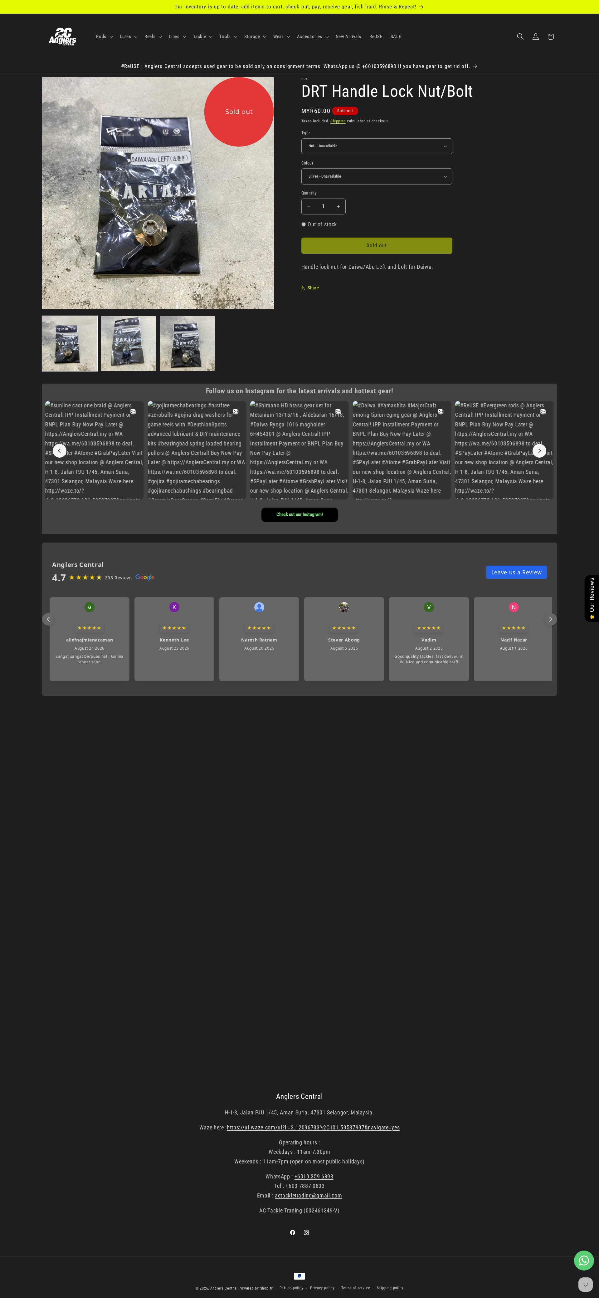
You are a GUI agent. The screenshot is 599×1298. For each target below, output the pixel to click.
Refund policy (291, 1288)
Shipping (338, 121)
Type (305, 132)
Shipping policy (390, 1288)
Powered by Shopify (256, 1288)
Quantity (309, 192)
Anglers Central (224, 1288)
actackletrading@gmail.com (308, 1195)
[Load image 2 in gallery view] (128, 343)
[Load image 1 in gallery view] (69, 343)
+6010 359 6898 (314, 1176)
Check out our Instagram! (299, 514)
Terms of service (355, 1288)
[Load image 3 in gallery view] (187, 343)
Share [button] (313, 288)
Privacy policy (322, 1288)
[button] (104, 36)
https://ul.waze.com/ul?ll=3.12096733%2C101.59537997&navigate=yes (313, 1127)
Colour (307, 162)
